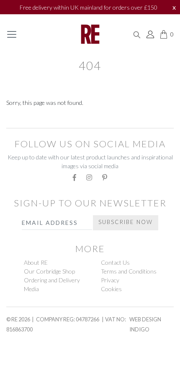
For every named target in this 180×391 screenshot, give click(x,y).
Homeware (24, 354)
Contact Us (115, 262)
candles (22, 374)
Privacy (110, 280)
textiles (22, 119)
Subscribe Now (125, 222)
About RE (36, 262)
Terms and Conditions (129, 271)
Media (31, 288)
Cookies (111, 288)
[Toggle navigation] (12, 34)
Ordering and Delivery (52, 280)
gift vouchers (35, 334)
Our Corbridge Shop (49, 271)
